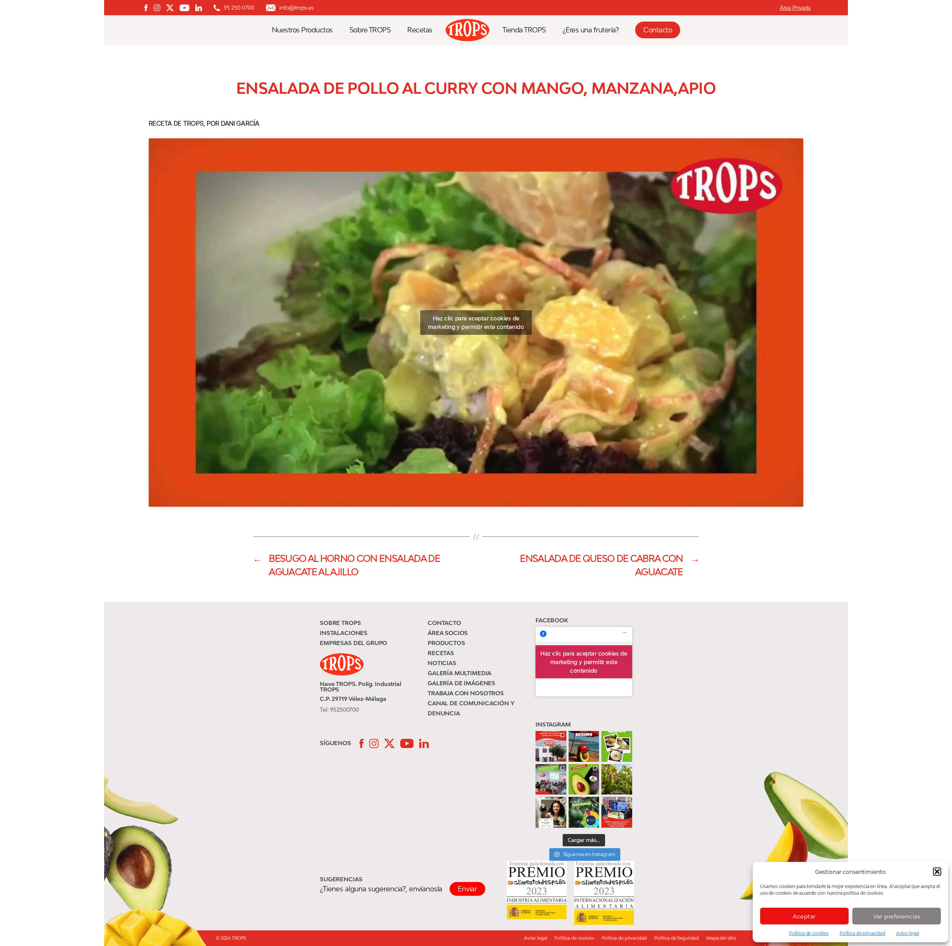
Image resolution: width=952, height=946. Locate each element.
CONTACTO (444, 622)
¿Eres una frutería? (591, 30)
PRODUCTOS (446, 642)
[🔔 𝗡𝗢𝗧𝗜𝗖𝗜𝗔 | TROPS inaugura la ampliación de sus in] (551, 746)
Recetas (419, 30)
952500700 (344, 709)
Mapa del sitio (721, 938)
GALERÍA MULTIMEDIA (459, 673)
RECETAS (441, 653)
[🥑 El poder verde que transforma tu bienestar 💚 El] (584, 779)
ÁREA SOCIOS (448, 632)
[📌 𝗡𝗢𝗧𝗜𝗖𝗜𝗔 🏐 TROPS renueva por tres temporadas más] (616, 812)
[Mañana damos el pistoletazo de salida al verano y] (616, 746)
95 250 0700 (239, 7)
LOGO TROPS (471, 30)
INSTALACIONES (343, 632)
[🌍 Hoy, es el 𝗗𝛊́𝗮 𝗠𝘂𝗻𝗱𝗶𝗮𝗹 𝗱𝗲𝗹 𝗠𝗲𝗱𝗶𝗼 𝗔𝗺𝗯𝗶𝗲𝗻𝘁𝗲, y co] (584, 812)
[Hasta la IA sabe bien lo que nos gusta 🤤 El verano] (584, 746)
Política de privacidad (862, 933)
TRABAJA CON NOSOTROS (466, 693)
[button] (937, 871)
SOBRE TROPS (340, 622)
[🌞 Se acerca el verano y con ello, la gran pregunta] (551, 812)
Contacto (657, 30)
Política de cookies (809, 933)
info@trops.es (296, 7)
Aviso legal (907, 933)
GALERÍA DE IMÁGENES (461, 683)
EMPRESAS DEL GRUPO (353, 642)
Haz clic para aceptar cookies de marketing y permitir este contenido (476, 322)
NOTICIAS (442, 663)
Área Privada (795, 7)
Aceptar (804, 916)
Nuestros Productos (302, 30)
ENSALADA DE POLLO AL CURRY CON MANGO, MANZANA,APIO (476, 88)
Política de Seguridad (676, 938)
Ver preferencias (896, 916)
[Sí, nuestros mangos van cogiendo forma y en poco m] (616, 779)
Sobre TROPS (370, 30)
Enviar (467, 889)
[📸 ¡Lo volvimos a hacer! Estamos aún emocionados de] (551, 779)
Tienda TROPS (524, 30)
